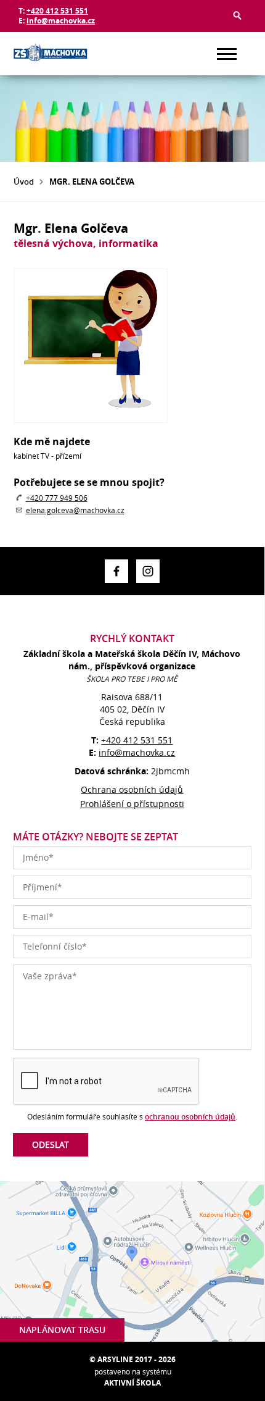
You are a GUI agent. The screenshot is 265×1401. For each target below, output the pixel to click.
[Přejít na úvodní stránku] (51, 53)
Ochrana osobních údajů (132, 789)
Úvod (24, 181)
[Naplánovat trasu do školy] (132, 1261)
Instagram (148, 571)
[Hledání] (237, 15)
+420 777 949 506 (57, 498)
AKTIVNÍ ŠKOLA (132, 1383)
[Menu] (227, 54)
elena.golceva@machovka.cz (75, 510)
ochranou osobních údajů (190, 1116)
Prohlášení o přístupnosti (132, 803)
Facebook (116, 571)
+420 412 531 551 (57, 11)
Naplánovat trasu (62, 1330)
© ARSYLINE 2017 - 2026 (132, 1359)
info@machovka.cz (60, 20)
